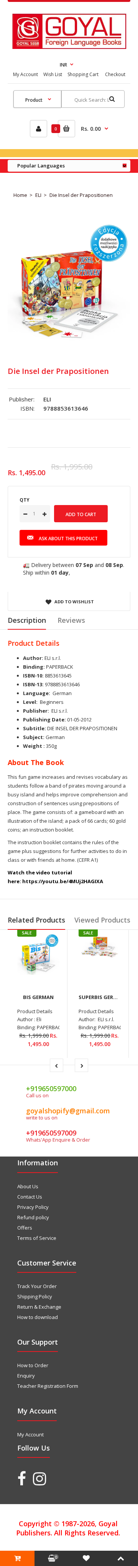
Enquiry (26, 1375)
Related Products (36, 919)
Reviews (71, 620)
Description (27, 620)
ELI (38, 195)
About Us (27, 1186)
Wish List (52, 74)
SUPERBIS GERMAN (102, 997)
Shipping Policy (34, 1296)
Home (20, 195)
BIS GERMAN (38, 997)
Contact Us (29, 1196)
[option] (69, 282)
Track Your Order (37, 1286)
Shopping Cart (83, 74)
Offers (24, 1227)
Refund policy (33, 1217)
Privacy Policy (33, 1207)
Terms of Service (36, 1238)
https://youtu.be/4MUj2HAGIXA (62, 881)
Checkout (115, 74)
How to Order (32, 1365)
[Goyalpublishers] (69, 47)
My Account (25, 74)
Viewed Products (102, 919)
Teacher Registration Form (47, 1385)
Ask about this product (68, 538)
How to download (37, 1317)
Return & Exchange (39, 1306)
